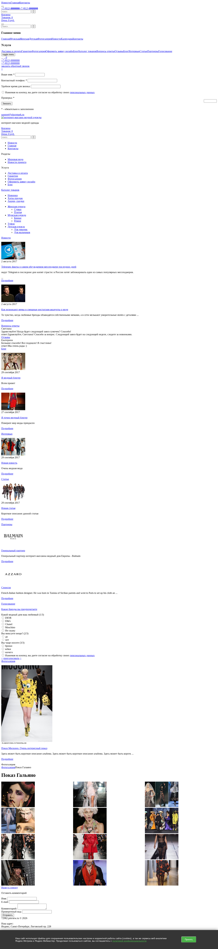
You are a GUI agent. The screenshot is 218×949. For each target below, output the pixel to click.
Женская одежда (16, 206)
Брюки (17, 218)
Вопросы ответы (105, 51)
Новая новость (9, 463)
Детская (33, 38)
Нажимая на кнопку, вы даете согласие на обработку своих (37, 92)
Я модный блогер (10, 377)
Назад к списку (9, 887)
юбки (7, 649)
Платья (18, 212)
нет (7, 639)
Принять (189, 939)
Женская (24, 38)
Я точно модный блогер (14, 417)
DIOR (7, 617)
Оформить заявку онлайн (59, 51)
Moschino (9, 627)
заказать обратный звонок (15, 66)
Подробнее (7, 280)
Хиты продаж (15, 198)
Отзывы (119, 51)
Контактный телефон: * (14, 80)
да (6, 636)
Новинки (13, 195)
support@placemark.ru (12, 114)
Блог (75, 51)
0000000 (10, 60)
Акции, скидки (16, 201)
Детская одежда (16, 226)
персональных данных (82, 92)
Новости (6, 2)
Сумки (17, 209)
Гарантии (26, 51)
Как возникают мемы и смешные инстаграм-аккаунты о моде (34, 309)
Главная (15, 2)
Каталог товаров (87, 51)
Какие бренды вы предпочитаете (19, 609)
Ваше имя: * (8, 74)
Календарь (66, 38)
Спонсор (6, 587)
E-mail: (5, 902)
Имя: (4, 898)
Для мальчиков (22, 232)
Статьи (143, 51)
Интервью (134, 51)
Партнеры (152, 51)
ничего (8, 652)
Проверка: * (7, 97)
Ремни (17, 221)
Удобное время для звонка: (15, 86)
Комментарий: (9, 908)
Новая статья (8, 508)
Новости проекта (17, 162)
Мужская (15, 38)
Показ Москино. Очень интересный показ (24, 748)
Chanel (8, 624)
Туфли (11, 223)
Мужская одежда (17, 215)
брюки (8, 646)
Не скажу (9, 630)
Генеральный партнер (13, 550)
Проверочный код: (11, 911)
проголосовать (11, 658)
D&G (7, 621)
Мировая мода (15, 159)
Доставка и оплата (11, 51)
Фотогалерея (45, 38)
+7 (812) (10, 8)
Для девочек (20, 229)
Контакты (24, 2)
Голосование (165, 51)
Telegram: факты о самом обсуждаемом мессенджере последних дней (38, 266)
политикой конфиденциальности (129, 941)
